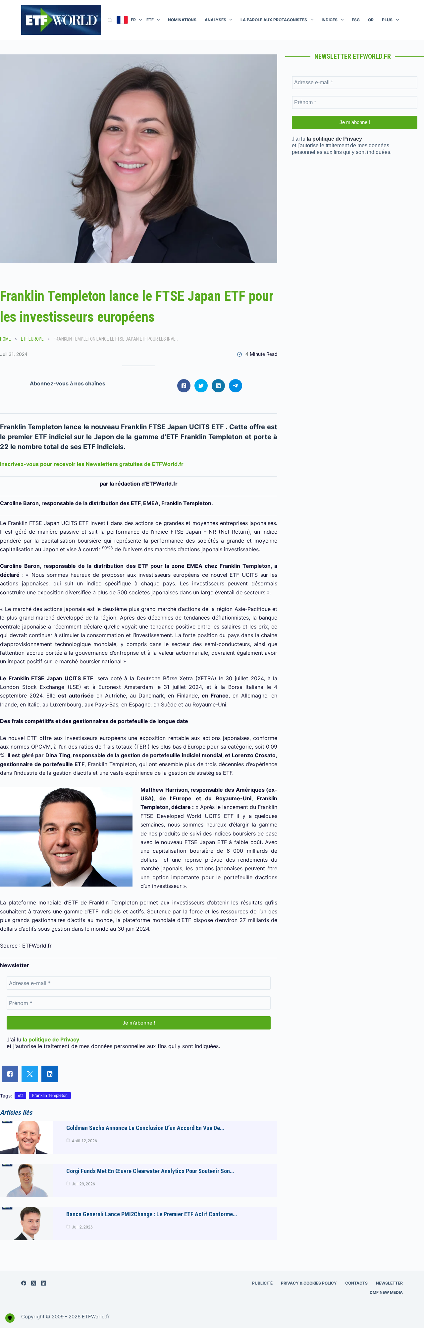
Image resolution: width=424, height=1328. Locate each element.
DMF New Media (386, 1292)
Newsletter (389, 1283)
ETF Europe (32, 339)
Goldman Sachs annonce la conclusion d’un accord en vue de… (145, 1127)
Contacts (356, 1283)
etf (20, 1095)
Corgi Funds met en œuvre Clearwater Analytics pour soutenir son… (150, 1170)
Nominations (182, 19)
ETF (150, 19)
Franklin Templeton (50, 1095)
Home (5, 339)
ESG (356, 19)
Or (371, 19)
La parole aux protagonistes (273, 19)
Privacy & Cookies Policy (309, 1283)
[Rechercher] (110, 20)
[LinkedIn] (43, 1283)
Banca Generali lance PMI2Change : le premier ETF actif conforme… (151, 1214)
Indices (330, 19)
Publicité (262, 1283)
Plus (387, 19)
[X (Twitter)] (33, 1283)
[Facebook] (23, 1283)
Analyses (215, 19)
